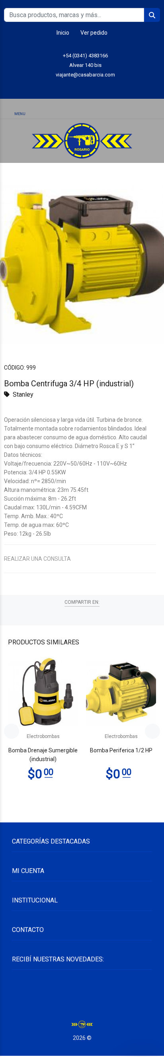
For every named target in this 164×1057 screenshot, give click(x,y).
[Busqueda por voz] (50, 109)
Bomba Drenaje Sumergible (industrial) (43, 754)
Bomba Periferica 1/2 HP (121, 750)
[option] (82, 262)
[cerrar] (156, 109)
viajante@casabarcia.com (85, 75)
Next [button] (152, 731)
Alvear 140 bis (85, 65)
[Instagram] (82, 87)
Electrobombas (43, 736)
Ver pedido (93, 32)
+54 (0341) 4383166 (85, 56)
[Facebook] (100, 87)
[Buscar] (81, 109)
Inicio (63, 32)
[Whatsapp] (64, 87)
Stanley (23, 394)
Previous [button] (11, 731)
